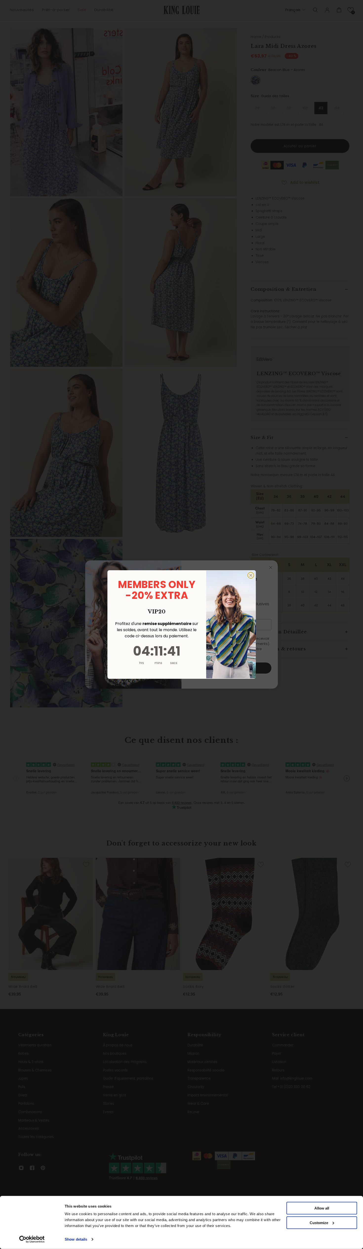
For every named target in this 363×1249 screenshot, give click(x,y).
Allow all (321, 1208)
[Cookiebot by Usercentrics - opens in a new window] (32, 1239)
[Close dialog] (251, 575)
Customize (319, 1223)
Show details (76, 1239)
